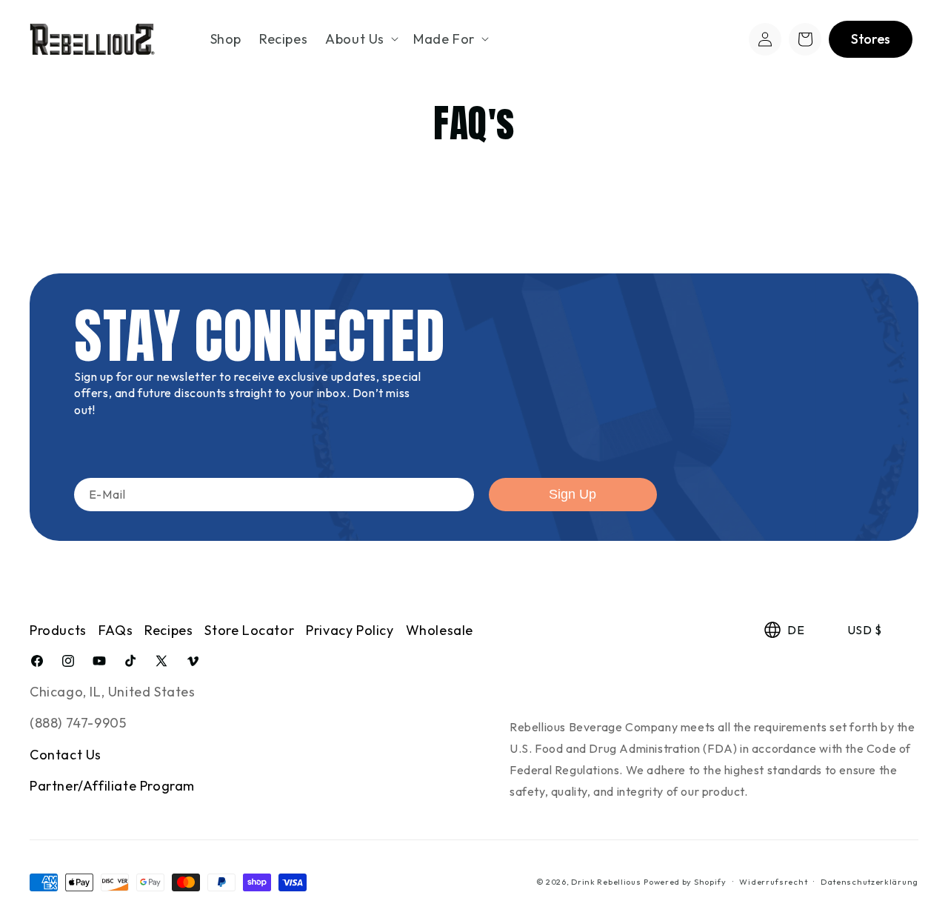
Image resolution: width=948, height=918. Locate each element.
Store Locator (249, 630)
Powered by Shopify (685, 882)
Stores (870, 38)
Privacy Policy (349, 630)
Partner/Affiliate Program (112, 786)
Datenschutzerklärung (869, 882)
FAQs (116, 630)
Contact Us (65, 754)
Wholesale (439, 630)
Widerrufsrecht (773, 882)
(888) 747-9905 (78, 723)
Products (58, 630)
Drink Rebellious (606, 882)
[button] (360, 38)
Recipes (168, 630)
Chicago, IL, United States (113, 691)
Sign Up (572, 494)
